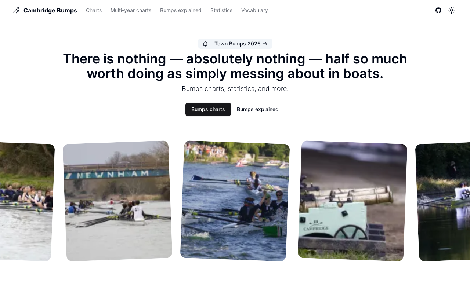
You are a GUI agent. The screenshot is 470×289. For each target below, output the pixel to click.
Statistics (221, 10)
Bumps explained (181, 10)
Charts (94, 10)
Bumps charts (208, 109)
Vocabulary (254, 10)
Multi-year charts (131, 10)
